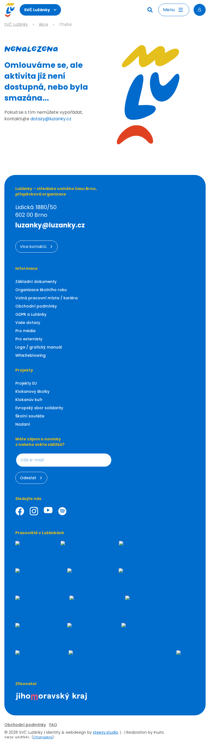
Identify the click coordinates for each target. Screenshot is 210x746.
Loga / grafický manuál (38, 347)
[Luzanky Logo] (9, 9)
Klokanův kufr (29, 399)
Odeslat (28, 478)
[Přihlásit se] (200, 10)
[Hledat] (150, 10)
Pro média (25, 330)
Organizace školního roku (41, 289)
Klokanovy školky (32, 391)
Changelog (42, 737)
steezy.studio (105, 732)
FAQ (53, 724)
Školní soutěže (29, 416)
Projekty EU (26, 383)
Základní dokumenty (36, 281)
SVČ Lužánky (37, 10)
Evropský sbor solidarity (39, 408)
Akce (43, 24)
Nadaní (22, 424)
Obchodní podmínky (36, 306)
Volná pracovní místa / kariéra (46, 298)
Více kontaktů (33, 246)
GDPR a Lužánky (30, 314)
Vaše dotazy (27, 322)
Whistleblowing (30, 355)
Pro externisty (28, 339)
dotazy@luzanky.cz (50, 119)
